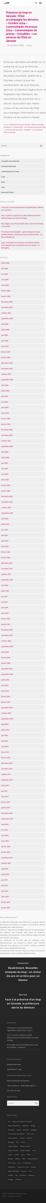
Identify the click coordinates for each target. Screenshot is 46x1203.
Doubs (22, 1138)
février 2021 (5, 619)
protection (27, 1163)
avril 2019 (4, 685)
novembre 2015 (7, 858)
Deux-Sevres (13, 1138)
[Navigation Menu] (40, 3)
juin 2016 (4, 830)
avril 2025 (4, 341)
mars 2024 (5, 413)
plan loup (12, 1163)
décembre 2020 (7, 630)
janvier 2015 (5, 908)
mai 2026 (4, 274)
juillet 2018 (5, 730)
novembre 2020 (7, 635)
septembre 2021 (7, 580)
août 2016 (4, 824)
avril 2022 (4, 541)
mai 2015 (4, 885)
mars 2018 (5, 752)
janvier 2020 (5, 663)
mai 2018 (4, 741)
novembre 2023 (7, 435)
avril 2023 (4, 474)
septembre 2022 (7, 513)
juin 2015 (4, 880)
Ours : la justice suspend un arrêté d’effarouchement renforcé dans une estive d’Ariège (22, 1037)
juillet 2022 (5, 524)
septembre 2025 (7, 318)
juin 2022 (4, 530)
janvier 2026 (5, 296)
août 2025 (4, 324)
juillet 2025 (5, 330)
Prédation (11, 1167)
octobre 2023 (6, 441)
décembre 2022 (7, 496)
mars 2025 (5, 346)
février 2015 (5, 902)
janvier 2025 (5, 357)
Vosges (10, 1179)
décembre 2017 (7, 763)
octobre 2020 (6, 641)
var (16, 1175)
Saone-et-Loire (23, 1167)
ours (24, 1159)
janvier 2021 (5, 624)
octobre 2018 (6, 713)
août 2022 (4, 519)
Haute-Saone (25, 1146)
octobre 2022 (6, 507)
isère (34, 1150)
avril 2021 (4, 607)
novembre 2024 (7, 368)
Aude (19, 1130)
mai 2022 (4, 535)
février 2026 (5, 291)
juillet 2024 (5, 391)
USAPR (10, 1175)
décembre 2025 (7, 302)
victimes (31, 1175)
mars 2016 (5, 841)
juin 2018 (4, 735)
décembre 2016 (7, 813)
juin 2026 (4, 268)
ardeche (25, 1125)
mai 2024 (4, 402)
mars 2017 (5, 796)
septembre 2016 (7, 819)
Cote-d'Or (30, 1134)
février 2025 (5, 352)
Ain (9, 1121)
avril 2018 (4, 746)
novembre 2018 (7, 708)
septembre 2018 (7, 719)
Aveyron (26, 1130)
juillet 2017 (5, 785)
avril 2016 (4, 835)
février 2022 (5, 552)
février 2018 (5, 758)
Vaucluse (23, 1175)
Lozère (16, 1154)
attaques (11, 1130)
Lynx (3, 182)
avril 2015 (4, 891)
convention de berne (16, 1134)
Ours (3, 187)
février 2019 (5, 696)
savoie (33, 1167)
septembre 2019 (7, 674)
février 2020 (5, 657)
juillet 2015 (5, 874)
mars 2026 (5, 285)
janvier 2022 (5, 557)
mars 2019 (5, 691)
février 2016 (5, 846)
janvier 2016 (5, 852)
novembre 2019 (7, 669)
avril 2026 (4, 280)
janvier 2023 (5, 491)
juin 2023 (4, 463)
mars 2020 (5, 652)
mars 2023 (5, 480)
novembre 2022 (7, 502)
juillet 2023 (5, 457)
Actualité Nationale (8, 166)
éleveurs (18, 1179)
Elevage (11, 1142)
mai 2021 (4, 602)
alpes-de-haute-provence (22, 1121)
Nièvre (17, 1159)
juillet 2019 (5, 680)
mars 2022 (5, 546)
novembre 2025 (7, 307)
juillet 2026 (5, 263)
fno (17, 1142)
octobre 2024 (6, 374)
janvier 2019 (5, 702)
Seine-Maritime (13, 1171)
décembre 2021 (7, 563)
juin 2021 (4, 596)
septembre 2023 (7, 446)
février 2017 (5, 802)
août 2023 (4, 452)
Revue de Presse (7, 192)
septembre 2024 (7, 380)
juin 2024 (4, 396)
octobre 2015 (6, 863)
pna (19, 1163)
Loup (29, 45)
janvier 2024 (5, 424)
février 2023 (5, 485)
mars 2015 (5, 897)
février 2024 (5, 418)
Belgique (34, 1130)
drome (29, 1138)
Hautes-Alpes (25, 1150)
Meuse (10, 1159)
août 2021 (4, 585)
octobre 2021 (6, 574)
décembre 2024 (7, 363)
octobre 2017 (6, 774)
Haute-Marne (13, 1146)
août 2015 (4, 869)
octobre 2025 (6, 313)
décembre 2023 (7, 430)
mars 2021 (5, 613)
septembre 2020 (7, 646)
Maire (29, 1154)
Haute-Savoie (13, 1150)
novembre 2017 (7, 769)
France (23, 1142)
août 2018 (4, 724)
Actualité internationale (10, 161)
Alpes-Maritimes (14, 1125)
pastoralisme (33, 1159)
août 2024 (4, 385)
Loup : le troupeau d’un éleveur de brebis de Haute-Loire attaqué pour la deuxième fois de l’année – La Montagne (20, 245)
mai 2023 (4, 469)
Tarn (30, 1171)
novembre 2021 (7, 569)
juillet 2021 (5, 591)
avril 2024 (4, 407)
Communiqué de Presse (10, 171)
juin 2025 (4, 335)
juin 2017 (4, 791)
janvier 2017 (5, 808)
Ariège (33, 1125)
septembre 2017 (7, 780)
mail (19, 1069)
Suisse (23, 1171)
